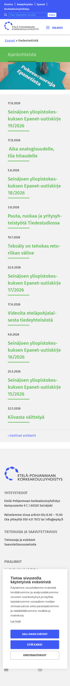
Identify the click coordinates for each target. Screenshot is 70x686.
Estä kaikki (34, 644)
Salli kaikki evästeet (34, 634)
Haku (52, 15)
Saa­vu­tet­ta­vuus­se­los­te (20, 544)
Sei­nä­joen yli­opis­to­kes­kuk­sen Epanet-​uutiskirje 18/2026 (34, 186)
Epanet (41, 4)
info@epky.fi (54, 519)
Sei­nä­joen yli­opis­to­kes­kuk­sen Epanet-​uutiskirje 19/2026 (34, 119)
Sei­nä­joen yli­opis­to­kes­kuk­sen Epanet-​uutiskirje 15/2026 (34, 387)
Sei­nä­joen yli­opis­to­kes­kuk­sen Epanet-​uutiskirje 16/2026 (34, 350)
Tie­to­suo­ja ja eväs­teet (19, 540)
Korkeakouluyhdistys (16, 9)
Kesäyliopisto (25, 4)
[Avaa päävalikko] (54, 27)
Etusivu (8, 4)
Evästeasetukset (34, 655)
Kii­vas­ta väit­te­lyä (26, 417)
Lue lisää (15, 621)
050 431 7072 (31, 519)
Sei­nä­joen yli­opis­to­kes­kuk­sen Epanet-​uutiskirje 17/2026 (34, 283)
